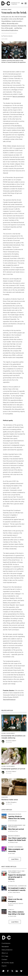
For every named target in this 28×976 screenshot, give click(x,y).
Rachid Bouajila (13, 820)
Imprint (4, 966)
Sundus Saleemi (11, 740)
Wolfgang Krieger (14, 842)
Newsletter (5, 946)
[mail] (3, 971)
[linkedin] (17, 971)
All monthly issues (8, 963)
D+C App (5, 956)
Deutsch (22, 3)
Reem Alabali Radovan (15, 892)
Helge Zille (12, 881)
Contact (4, 959)
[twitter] (12, 971)
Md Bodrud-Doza (14, 831)
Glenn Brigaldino (11, 802)
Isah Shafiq (12, 853)
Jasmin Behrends (14, 903)
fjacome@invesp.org (9, 699)
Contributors (6, 943)
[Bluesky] (21, 971)
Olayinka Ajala (13, 916)
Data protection (7, 950)
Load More (14, 859)
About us (5, 953)
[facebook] (8, 971)
